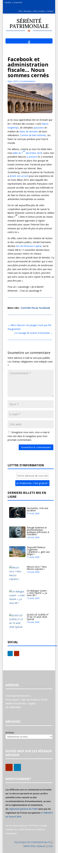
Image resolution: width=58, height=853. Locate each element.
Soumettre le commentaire (36, 447)
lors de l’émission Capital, (29, 246)
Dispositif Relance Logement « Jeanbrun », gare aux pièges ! (38, 551)
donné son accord (19, 175)
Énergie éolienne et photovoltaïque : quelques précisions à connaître (38, 531)
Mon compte (39, 11)
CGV (50, 846)
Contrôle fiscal (29, 307)
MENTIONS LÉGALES (34, 846)
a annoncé (32, 156)
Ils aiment (18, 2)
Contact (50, 11)
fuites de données (28, 131)
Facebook (44, 307)
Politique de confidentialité (18, 829)
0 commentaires (27, 81)
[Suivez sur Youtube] (16, 653)
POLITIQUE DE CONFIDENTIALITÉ (32, 842)
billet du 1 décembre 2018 (27, 152)
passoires (38, 127)
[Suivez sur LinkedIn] (10, 653)
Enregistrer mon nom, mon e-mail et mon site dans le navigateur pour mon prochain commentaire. (29, 436)
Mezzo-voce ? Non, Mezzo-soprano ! (37, 568)
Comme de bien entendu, (33, 135)
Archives (9, 732)
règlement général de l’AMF (23, 808)
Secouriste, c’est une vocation (37, 509)
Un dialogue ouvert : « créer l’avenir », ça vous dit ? (37, 593)
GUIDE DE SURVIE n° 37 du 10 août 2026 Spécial (37, 617)
